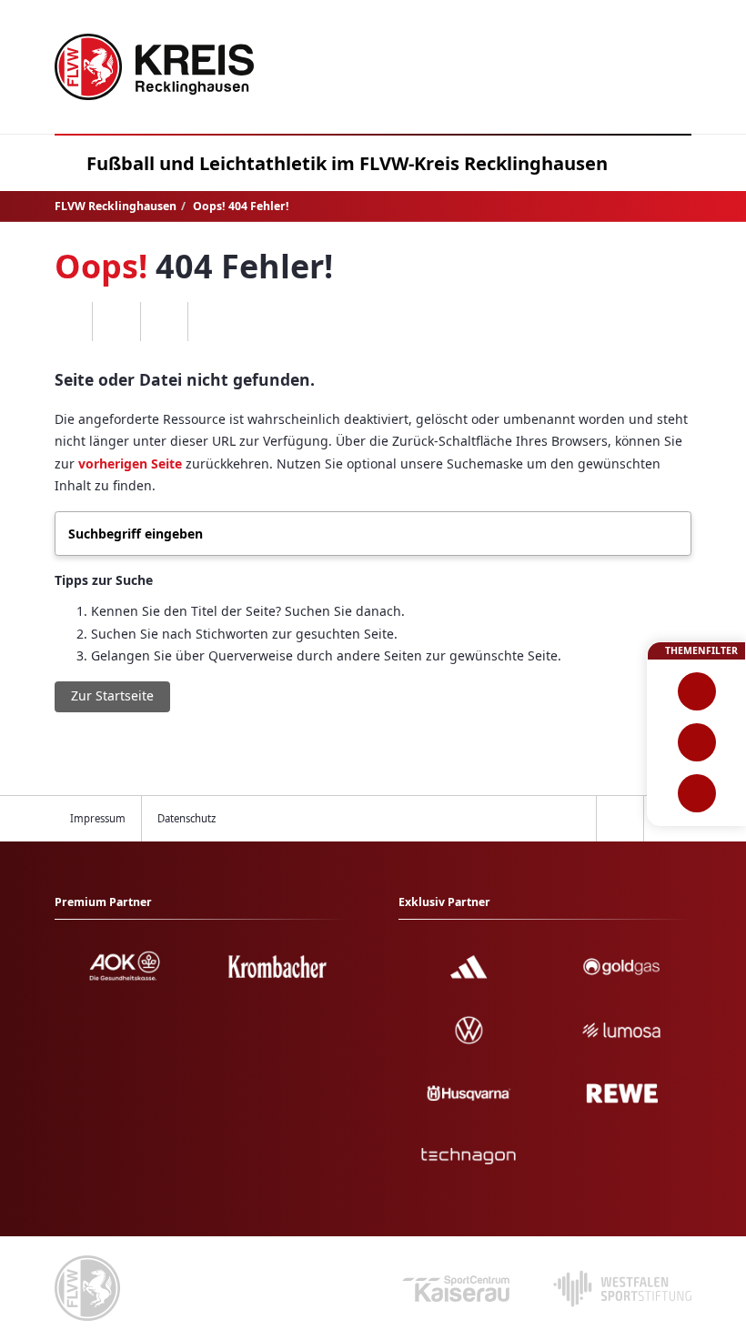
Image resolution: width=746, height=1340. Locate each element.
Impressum (98, 818)
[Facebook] (116, 322)
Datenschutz (186, 818)
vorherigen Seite (130, 463)
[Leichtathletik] (696, 742)
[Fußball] (696, 691)
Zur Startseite (112, 695)
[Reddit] (211, 322)
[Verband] (696, 793)
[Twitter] (164, 322)
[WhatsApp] (69, 322)
